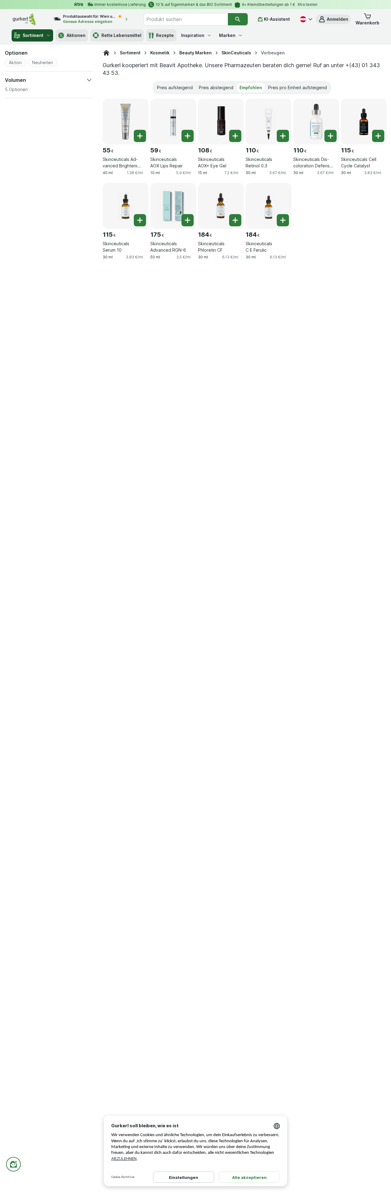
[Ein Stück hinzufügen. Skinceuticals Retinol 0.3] (283, 136)
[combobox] (186, 19)
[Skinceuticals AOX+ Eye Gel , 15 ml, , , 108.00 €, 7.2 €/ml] (221, 121)
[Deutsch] (305, 19)
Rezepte (165, 35)
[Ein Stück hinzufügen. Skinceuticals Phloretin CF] (235, 220)
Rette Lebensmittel (121, 35)
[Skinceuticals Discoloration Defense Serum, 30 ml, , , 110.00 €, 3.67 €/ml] (316, 121)
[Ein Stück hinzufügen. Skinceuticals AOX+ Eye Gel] (235, 136)
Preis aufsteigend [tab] (175, 87)
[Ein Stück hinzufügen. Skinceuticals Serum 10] (140, 220)
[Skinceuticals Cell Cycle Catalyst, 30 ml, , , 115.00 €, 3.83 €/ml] (364, 121)
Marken (227, 35)
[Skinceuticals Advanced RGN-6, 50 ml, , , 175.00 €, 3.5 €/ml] (173, 206)
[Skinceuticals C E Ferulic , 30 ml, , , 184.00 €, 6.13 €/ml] (268, 206)
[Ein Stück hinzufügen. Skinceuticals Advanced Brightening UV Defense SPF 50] (140, 136)
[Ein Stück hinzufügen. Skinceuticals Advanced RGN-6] (187, 220)
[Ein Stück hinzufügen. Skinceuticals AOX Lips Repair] (187, 136)
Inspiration (192, 35)
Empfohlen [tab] (250, 87)
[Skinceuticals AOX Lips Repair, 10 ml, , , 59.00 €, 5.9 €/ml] (173, 121)
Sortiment (33, 35)
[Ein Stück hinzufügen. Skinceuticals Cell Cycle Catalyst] (378, 136)
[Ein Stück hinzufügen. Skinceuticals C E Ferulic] (283, 220)
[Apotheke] (106, 53)
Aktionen (76, 35)
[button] (333, 19)
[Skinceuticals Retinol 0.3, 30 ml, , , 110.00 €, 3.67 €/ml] (268, 121)
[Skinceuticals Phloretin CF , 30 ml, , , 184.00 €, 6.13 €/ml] (221, 206)
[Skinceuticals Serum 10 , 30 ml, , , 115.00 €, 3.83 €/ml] (125, 206)
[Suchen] (238, 19)
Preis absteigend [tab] (216, 87)
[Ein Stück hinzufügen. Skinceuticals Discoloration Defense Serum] (330, 136)
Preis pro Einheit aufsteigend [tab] (297, 87)
